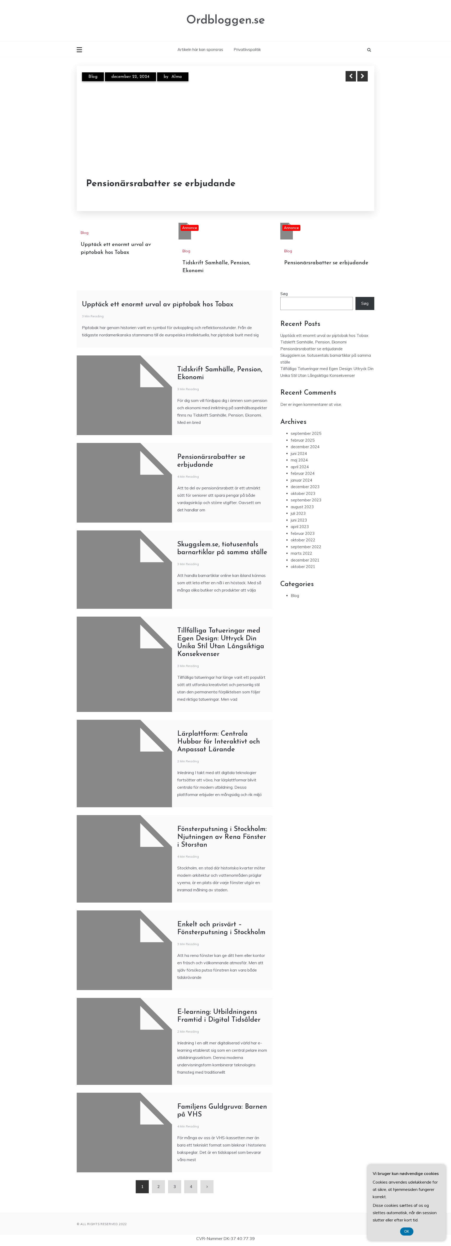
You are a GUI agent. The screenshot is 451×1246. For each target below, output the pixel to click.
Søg (284, 293)
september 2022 (306, 546)
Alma (176, 77)
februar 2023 (302, 533)
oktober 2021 (303, 566)
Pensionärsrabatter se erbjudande (160, 184)
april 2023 (300, 526)
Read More (353, 184)
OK (406, 1231)
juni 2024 (299, 453)
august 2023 (302, 506)
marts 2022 (301, 553)
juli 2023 (298, 513)
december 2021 (305, 560)
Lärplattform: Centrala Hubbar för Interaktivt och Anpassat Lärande (218, 741)
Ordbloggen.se (225, 20)
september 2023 (306, 500)
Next (362, 76)
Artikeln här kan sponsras (200, 49)
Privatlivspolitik (247, 49)
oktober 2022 (303, 539)
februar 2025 (302, 440)
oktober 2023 (303, 493)
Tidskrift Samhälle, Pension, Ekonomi (313, 342)
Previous (351, 76)
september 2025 (306, 433)
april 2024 (300, 466)
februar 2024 (302, 473)
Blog (92, 77)
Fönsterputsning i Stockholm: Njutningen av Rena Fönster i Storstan (222, 837)
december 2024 (305, 446)
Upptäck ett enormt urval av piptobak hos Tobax (157, 304)
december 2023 (305, 486)
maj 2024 (299, 460)
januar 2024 (301, 480)
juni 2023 (299, 520)
